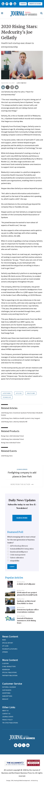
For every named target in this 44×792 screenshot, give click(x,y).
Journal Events (7, 717)
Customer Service (12, 683)
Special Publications (9, 672)
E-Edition (5, 663)
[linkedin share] (3, 87)
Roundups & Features (9, 649)
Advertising (6, 693)
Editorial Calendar (9, 687)
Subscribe (22, 518)
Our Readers (6, 690)
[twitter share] (8, 87)
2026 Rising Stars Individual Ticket (12, 439)
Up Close (19, 393)
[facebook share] (12, 87)
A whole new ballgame (26, 584)
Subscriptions (7, 696)
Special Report (7, 643)
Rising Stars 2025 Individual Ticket (12, 436)
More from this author (20, 484)
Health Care (31, 393)
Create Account (35, 4)
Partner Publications (9, 675)
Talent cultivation (17, 558)
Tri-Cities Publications (10, 723)
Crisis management (17, 555)
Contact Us (6, 714)
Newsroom (6, 669)
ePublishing (34, 780)
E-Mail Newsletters (9, 666)
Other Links (8, 707)
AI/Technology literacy (19, 546)
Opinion (5, 652)
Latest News (6, 393)
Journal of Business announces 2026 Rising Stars (26, 620)
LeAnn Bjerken (21, 83)
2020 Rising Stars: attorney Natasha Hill (14, 422)
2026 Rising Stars (7, 456)
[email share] (17, 87)
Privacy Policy (7, 720)
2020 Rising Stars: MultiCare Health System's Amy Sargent (20, 418)
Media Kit (5, 699)
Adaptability (14, 561)
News (4, 640)
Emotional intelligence (19, 552)
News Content (10, 636)
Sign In (23, 4)
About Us (5, 711)
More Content (10, 660)
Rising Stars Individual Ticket (10, 443)
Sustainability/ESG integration (22, 549)
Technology (7, 397)
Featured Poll (15, 532)
